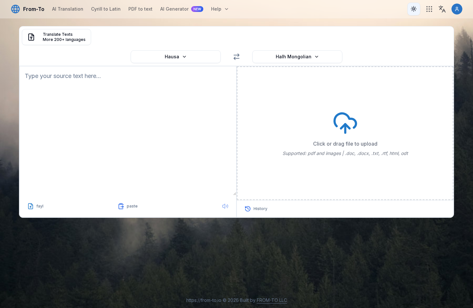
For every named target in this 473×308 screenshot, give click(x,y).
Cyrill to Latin (106, 9)
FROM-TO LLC (272, 300)
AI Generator (180, 9)
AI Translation (67, 9)
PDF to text (140, 9)
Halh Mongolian (293, 56)
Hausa (172, 56)
